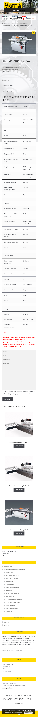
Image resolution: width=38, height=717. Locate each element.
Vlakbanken (9, 611)
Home (5, 23)
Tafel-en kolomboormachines (14, 599)
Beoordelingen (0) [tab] (7, 85)
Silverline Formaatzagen (13, 593)
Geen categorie (8, 566)
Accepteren (28, 712)
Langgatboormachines (12, 587)
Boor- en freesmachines (12, 575)
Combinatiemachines (7, 25)
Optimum (6, 625)
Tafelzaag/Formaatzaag (13, 602)
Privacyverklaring (7, 688)
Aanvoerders (9, 572)
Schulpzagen (9, 590)
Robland (6, 71)
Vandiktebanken (10, 605)
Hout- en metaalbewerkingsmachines (18, 23)
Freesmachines (10, 584)
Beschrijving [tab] (5, 80)
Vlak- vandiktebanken (12, 608)
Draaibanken (9, 581)
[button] (22, 11)
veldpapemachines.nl (19, 703)
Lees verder (19, 446)
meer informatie (18, 712)
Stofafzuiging (10, 596)
